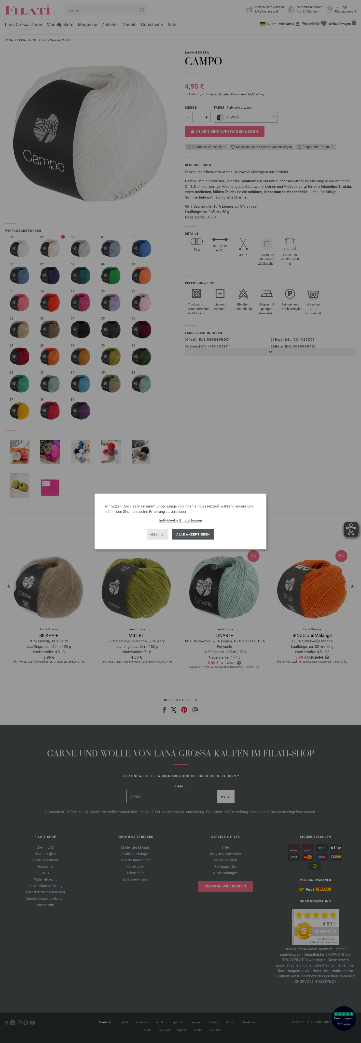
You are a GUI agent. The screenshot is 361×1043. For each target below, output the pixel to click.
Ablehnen (158, 534)
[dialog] (180, 522)
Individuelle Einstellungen (180, 520)
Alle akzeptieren (193, 534)
